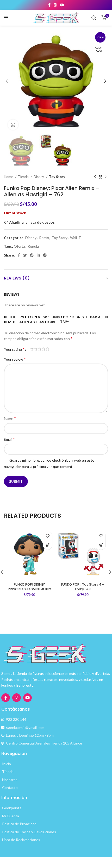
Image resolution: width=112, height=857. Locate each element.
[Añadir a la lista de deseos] (47, 535)
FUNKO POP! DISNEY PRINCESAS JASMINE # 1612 (29, 586)
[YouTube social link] (62, 5)
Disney (39, 177)
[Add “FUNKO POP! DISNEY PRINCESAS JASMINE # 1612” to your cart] (47, 545)
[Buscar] (94, 18)
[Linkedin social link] (38, 255)
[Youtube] (27, 697)
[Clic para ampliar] (13, 125)
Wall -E (75, 237)
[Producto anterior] (95, 177)
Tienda (23, 177)
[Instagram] (16, 697)
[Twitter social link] (25, 255)
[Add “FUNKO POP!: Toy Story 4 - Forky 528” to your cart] (100, 545)
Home (9, 177)
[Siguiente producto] (105, 177)
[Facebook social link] (49, 5)
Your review (15, 358)
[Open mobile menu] (6, 18)
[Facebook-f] (5, 697)
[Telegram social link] (44, 255)
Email (9, 439)
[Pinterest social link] (31, 255)
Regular (34, 246)
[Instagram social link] (55, 5)
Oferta (19, 246)
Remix (44, 237)
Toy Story (57, 177)
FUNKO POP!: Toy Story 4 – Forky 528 (82, 586)
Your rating (14, 349)
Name (10, 418)
